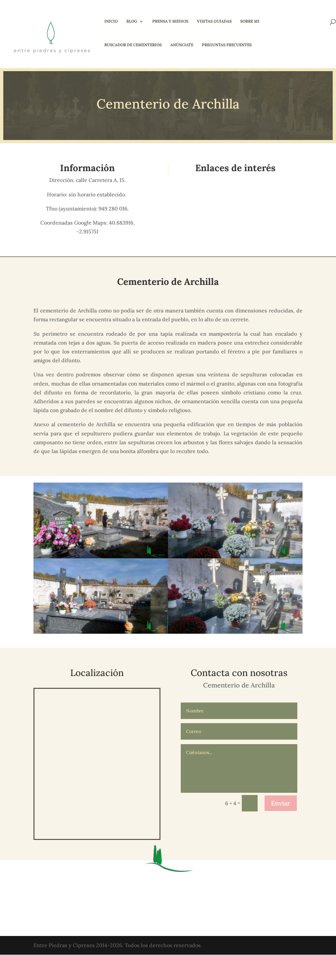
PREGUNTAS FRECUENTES (227, 45)
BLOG (131, 21)
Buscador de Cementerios (133, 45)
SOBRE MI (250, 21)
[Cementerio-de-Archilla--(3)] (235, 633)
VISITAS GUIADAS (214, 21)
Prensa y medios (170, 21)
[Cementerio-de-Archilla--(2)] (100, 633)
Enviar (280, 803)
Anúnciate (181, 45)
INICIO (111, 21)
